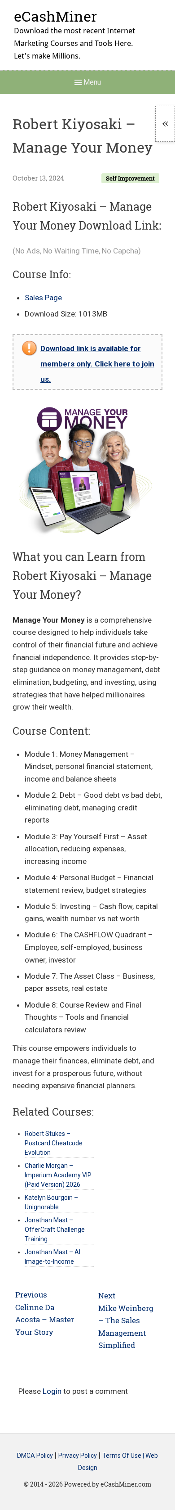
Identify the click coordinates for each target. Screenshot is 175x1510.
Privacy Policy (77, 1455)
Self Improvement (130, 178)
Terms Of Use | (123, 1455)
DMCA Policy (35, 1455)
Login (52, 1391)
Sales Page (43, 297)
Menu (91, 82)
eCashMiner (55, 16)
